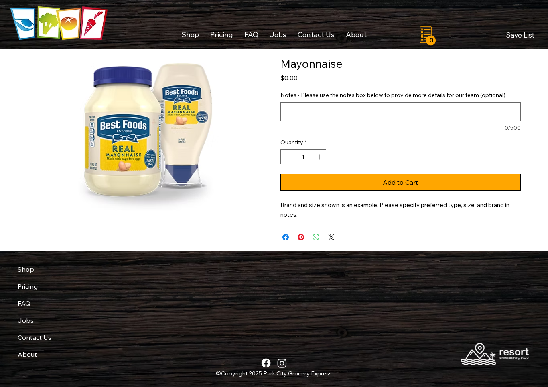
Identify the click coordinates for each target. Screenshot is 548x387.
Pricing (28, 286)
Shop (26, 269)
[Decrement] (287, 157)
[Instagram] (282, 363)
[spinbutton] (303, 157)
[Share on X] (331, 237)
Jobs (26, 320)
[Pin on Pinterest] (301, 237)
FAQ (24, 303)
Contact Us (34, 337)
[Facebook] (266, 363)
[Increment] (320, 157)
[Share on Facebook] (285, 237)
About (27, 354)
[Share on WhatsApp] (316, 237)
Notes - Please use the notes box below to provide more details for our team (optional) (392, 95)
